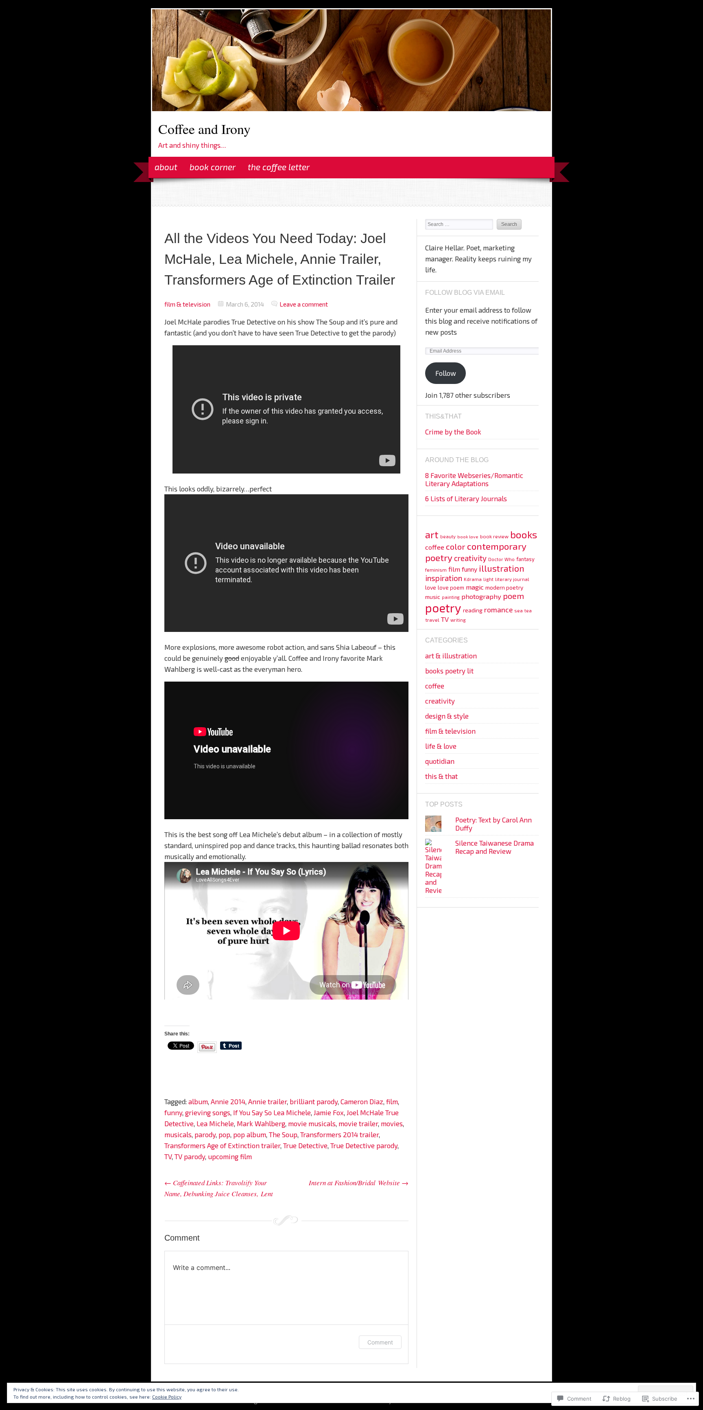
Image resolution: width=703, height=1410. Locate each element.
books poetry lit (449, 671)
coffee (434, 547)
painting (451, 597)
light (488, 579)
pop (224, 1134)
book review (494, 536)
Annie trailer (267, 1101)
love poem (451, 587)
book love (467, 536)
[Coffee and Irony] (351, 108)
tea (528, 610)
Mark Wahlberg (261, 1123)
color (455, 546)
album (198, 1101)
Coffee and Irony (204, 128)
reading (472, 610)
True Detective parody (363, 1145)
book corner (213, 167)
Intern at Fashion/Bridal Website (358, 1182)
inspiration (443, 578)
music (432, 596)
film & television (187, 304)
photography (481, 596)
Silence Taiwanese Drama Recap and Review (494, 847)
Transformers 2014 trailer (339, 1134)
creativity (470, 558)
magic (475, 587)
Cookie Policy (166, 1396)
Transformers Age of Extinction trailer (222, 1145)
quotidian (439, 761)
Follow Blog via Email (465, 292)
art (432, 534)
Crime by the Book (453, 432)
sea (518, 610)
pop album (249, 1134)
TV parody (190, 1156)
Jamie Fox (329, 1112)
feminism (436, 569)
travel (432, 620)
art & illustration (451, 655)
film (392, 1101)
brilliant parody (314, 1101)
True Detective (305, 1145)
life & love (440, 746)
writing (458, 620)
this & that (441, 776)
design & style (447, 716)
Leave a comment (303, 304)
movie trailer (358, 1123)
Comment (380, 1342)
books (523, 534)
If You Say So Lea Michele (272, 1112)
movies (392, 1123)
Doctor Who (501, 559)
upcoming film (230, 1156)
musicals (178, 1134)
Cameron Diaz (362, 1101)
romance (498, 609)
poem (513, 596)
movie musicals (312, 1123)
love (430, 587)
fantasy (525, 559)
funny (173, 1112)
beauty (448, 536)
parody (205, 1134)
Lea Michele (215, 1123)
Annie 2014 (228, 1101)
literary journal (512, 579)
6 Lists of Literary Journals (466, 498)
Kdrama (473, 579)
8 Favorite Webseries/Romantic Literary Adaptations (474, 479)
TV (168, 1156)
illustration (501, 568)
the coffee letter (279, 167)
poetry (443, 608)
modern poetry (504, 587)
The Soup (283, 1134)
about (166, 167)
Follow (445, 373)
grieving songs (207, 1112)
